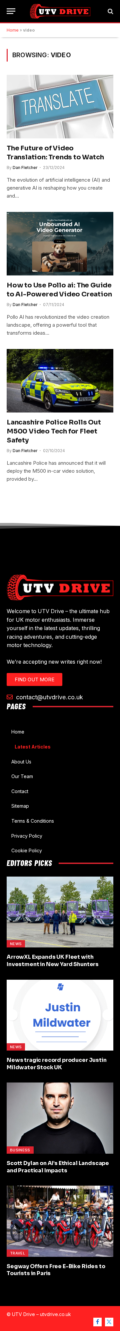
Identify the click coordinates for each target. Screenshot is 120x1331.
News (16, 943)
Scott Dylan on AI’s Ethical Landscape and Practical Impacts (58, 1167)
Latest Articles (33, 746)
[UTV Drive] (60, 11)
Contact (19, 791)
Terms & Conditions (32, 821)
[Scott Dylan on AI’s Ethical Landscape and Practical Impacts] (60, 1117)
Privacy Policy (26, 836)
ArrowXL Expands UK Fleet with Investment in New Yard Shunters (53, 960)
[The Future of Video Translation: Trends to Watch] (60, 106)
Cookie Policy (26, 850)
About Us (21, 761)
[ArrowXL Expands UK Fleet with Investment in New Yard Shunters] (60, 912)
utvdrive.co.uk (55, 1314)
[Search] (109, 11)
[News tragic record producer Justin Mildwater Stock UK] (60, 1015)
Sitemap (20, 806)
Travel (17, 1253)
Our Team (22, 776)
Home (13, 30)
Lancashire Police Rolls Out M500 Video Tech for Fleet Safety (54, 431)
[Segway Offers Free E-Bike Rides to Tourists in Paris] (60, 1221)
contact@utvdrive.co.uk (48, 697)
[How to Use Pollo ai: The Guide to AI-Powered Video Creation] (60, 243)
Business (20, 1150)
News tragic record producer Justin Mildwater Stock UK (57, 1064)
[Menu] (11, 11)
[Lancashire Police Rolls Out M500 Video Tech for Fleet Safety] (60, 380)
